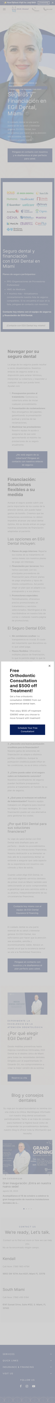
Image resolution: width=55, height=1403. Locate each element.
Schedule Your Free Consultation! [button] (27, 730)
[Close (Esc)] (49, 665)
